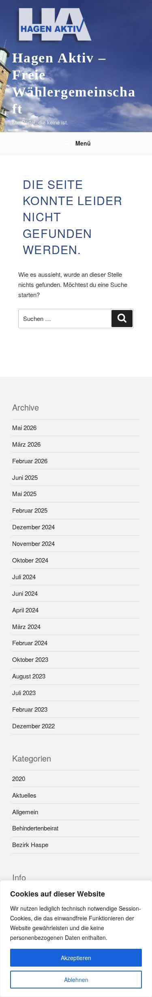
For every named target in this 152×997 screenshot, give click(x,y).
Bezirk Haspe (30, 844)
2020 (18, 778)
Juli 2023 (24, 692)
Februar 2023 (29, 709)
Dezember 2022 (33, 725)
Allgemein (25, 811)
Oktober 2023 (30, 659)
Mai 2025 (24, 493)
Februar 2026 (29, 460)
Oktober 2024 (30, 560)
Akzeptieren (76, 958)
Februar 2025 (29, 510)
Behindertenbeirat (35, 828)
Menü (83, 143)
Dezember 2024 (33, 526)
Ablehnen (76, 980)
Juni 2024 (25, 593)
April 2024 (25, 609)
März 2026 (26, 444)
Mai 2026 (24, 427)
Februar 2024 (29, 642)
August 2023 (28, 676)
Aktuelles (24, 795)
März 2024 (26, 626)
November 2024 (33, 543)
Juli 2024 (24, 576)
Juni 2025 (25, 477)
